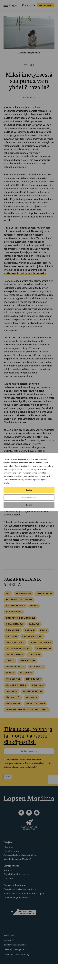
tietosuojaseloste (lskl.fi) (37, 479)
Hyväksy (29, 490)
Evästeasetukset (29, 497)
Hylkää (29, 505)
